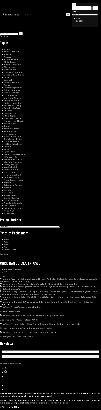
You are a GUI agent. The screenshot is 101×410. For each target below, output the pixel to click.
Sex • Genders (8, 192)
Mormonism (7, 146)
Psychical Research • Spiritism (13, 180)
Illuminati (7, 126)
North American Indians (11, 167)
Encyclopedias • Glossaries (12, 98)
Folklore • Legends (10, 116)
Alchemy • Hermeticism (11, 51)
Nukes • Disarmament (11, 169)
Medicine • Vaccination (11, 249)
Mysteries (7, 149)
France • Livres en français (12, 118)
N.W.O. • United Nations (11, 157)
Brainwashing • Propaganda (13, 72)
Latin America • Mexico (11, 141)
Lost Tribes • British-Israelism (13, 144)
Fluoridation (8, 110)
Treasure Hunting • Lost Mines (13, 208)
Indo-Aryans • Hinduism (11, 128)
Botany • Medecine (10, 69)
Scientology (7, 190)
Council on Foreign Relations (13, 87)
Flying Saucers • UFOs (11, 113)
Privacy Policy (16, 363)
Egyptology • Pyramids (11, 95)
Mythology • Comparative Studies (14, 154)
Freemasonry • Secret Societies (14, 121)
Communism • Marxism (11, 82)
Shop (27, 281)
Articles (6, 239)
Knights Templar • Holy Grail (13, 139)
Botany (6, 244)
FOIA (5, 247)
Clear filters (4, 36)
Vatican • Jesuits (9, 211)
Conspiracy (7, 85)
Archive (2, 363)
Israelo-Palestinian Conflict (13, 136)
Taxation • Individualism (11, 200)
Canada (6, 77)
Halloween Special (10, 123)
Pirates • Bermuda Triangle (12, 175)
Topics (74, 11)
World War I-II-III (9, 213)
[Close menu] (74, 4)
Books (6, 242)
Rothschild (7, 187)
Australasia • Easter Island (12, 64)
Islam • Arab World (10, 134)
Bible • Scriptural (9, 67)
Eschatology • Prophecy (11, 100)
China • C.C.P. (8, 80)
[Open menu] (68, 14)
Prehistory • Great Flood (11, 177)
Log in (74, 25)
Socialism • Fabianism (11, 195)
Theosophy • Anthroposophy (13, 203)
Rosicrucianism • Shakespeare (13, 185)
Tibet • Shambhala (10, 205)
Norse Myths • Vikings (11, 164)
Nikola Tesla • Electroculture (13, 162)
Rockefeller (7, 182)
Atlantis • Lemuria (10, 62)
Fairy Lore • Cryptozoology (12, 103)
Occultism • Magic (9, 172)
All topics (7, 49)
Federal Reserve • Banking (12, 105)
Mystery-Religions (10, 151)
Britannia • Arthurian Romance (14, 75)
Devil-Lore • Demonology (12, 90)
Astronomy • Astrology (11, 59)
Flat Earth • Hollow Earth (12, 108)
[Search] (95, 8)
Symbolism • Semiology (11, 198)
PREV (3, 276)
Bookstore (8, 363)
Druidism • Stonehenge (11, 92)
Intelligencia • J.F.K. (10, 131)
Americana (7, 54)
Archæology (7, 57)
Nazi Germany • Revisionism (13, 159)
